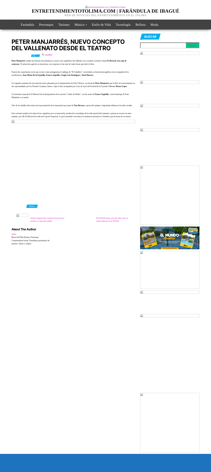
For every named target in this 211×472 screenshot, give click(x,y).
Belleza (141, 24)
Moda (154, 24)
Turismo (64, 24)
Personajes (46, 24)
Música (80, 24)
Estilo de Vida (101, 24)
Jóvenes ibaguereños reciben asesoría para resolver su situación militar (47, 219)
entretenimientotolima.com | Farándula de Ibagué (105, 11)
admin (48, 55)
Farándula (27, 24)
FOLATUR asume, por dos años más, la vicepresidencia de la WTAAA (112, 219)
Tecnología (123, 24)
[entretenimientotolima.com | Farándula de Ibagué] (13, 24)
